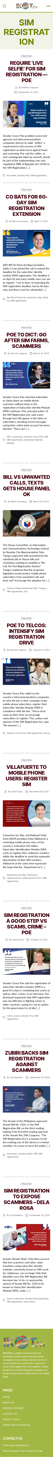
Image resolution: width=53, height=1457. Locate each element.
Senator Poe (23, 175)
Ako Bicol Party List (16, 297)
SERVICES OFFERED (13, 1408)
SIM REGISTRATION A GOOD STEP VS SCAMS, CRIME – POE (26, 923)
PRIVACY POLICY (11, 1419)
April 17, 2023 (41, 221)
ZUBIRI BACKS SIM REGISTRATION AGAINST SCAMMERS (26, 1061)
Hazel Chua (16, 791)
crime (10, 1015)
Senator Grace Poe (33, 436)
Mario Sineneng (20, 221)
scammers (18, 436)
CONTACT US (10, 1414)
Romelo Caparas (30, 87)
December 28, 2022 (39, 791)
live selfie (11, 175)
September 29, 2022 (40, 1077)
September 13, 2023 (28, 92)
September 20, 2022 (39, 1215)
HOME (6, 1397)
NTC (39, 878)
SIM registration (38, 175)
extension (32, 297)
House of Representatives (20, 588)
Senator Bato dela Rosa (36, 1298)
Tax (25, 591)
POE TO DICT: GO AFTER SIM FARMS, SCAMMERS (26, 340)
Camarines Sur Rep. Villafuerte (22, 875)
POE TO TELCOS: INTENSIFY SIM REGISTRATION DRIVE (26, 634)
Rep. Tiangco (39, 588)
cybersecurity (14, 878)
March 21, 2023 (41, 353)
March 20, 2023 (41, 501)
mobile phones (29, 878)
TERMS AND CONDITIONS (16, 1425)
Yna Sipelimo (16, 1077)
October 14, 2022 (38, 939)
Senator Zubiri (25, 1153)
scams (17, 1015)
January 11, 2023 (41, 650)
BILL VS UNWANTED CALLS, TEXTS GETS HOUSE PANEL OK (26, 485)
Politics (26, 56)
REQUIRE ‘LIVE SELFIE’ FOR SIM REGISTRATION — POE (26, 71)
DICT (9, 436)
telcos (47, 733)
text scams (29, 1301)
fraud (9, 1298)
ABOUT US (8, 1402)
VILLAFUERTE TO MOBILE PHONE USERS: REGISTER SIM (26, 775)
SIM (46, 436)
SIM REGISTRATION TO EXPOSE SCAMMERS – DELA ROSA (26, 1199)
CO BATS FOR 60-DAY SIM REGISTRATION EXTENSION (26, 205)
